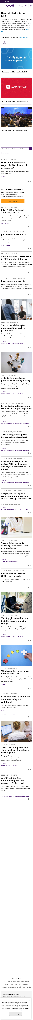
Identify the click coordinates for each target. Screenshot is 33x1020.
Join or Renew (21, 5)
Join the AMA (13, 201)
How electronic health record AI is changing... (17, 981)
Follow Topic (4, 43)
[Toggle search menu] (26, 5)
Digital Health (14, 37)
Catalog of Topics (24, 37)
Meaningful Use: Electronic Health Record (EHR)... (16, 987)
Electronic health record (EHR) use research (16, 984)
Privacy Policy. (19, 1009)
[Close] (29, 1000)
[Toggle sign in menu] (31, 6)
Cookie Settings (15, 1014)
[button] (17, 1)
